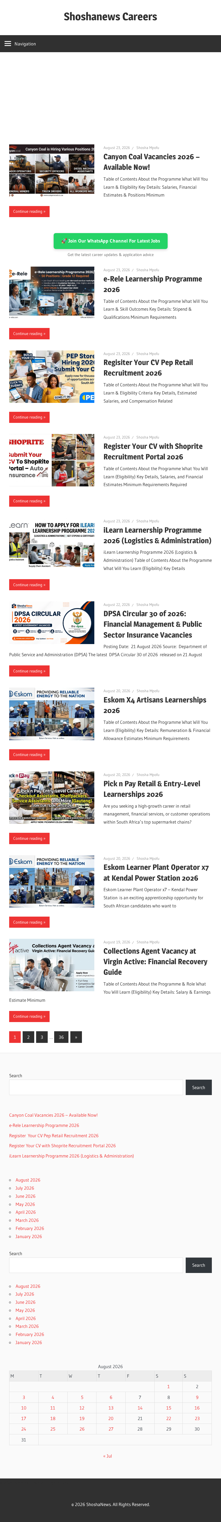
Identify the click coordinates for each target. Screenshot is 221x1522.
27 (111, 1429)
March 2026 (27, 1220)
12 (82, 1408)
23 (197, 1418)
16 (197, 1408)
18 (53, 1418)
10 (23, 1408)
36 (61, 1037)
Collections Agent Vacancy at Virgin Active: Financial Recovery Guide (155, 961)
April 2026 (26, 1212)
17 (23, 1418)
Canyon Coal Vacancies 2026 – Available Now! (53, 1115)
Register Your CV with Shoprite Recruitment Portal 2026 (62, 1145)
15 (168, 1408)
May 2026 (25, 1204)
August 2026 (28, 1180)
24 (23, 1429)
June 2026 (26, 1196)
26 (82, 1429)
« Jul (107, 1456)
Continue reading (27, 211)
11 (52, 1408)
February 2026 (30, 1228)
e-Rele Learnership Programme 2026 (44, 1125)
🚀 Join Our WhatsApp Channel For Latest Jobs (110, 241)
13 (111, 1408)
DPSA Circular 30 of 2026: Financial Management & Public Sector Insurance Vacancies (152, 624)
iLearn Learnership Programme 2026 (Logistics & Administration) (71, 1156)
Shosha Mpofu (147, 147)
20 (110, 1418)
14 (140, 1408)
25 (52, 1429)
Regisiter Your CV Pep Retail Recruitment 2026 (54, 1135)
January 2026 (29, 1236)
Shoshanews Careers (110, 16)
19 (82, 1418)
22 (168, 1418)
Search (15, 1075)
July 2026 (25, 1188)
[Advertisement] (110, 93)
